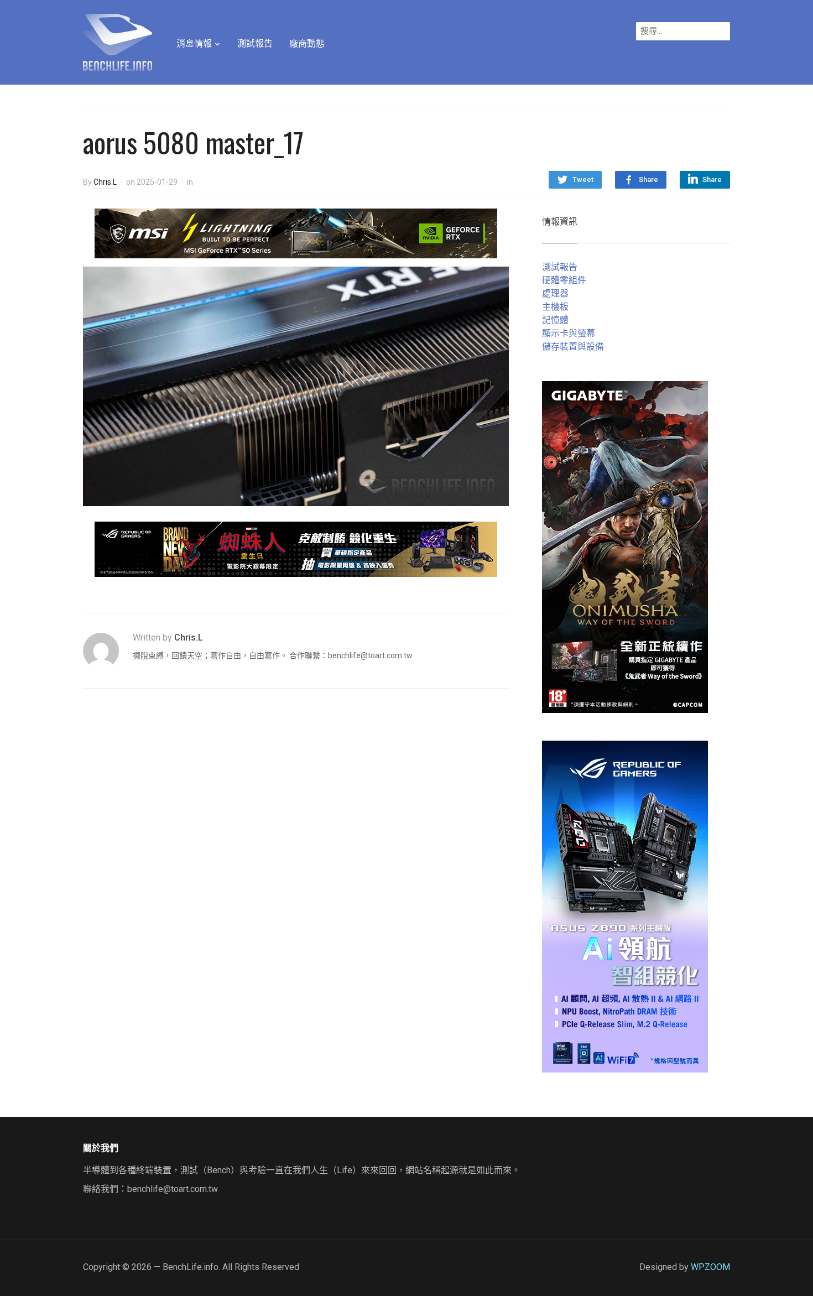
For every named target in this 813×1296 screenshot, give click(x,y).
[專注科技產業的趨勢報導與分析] (117, 41)
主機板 (555, 306)
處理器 (555, 293)
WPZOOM (710, 1267)
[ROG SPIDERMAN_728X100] (296, 548)
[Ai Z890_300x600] (625, 906)
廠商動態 (307, 43)
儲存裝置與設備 (573, 346)
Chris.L (105, 182)
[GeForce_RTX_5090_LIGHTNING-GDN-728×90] (296, 232)
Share (648, 179)
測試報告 (255, 43)
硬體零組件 (564, 280)
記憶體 (555, 320)
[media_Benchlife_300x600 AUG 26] (625, 546)
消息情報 (194, 43)
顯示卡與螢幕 (568, 333)
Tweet (582, 179)
